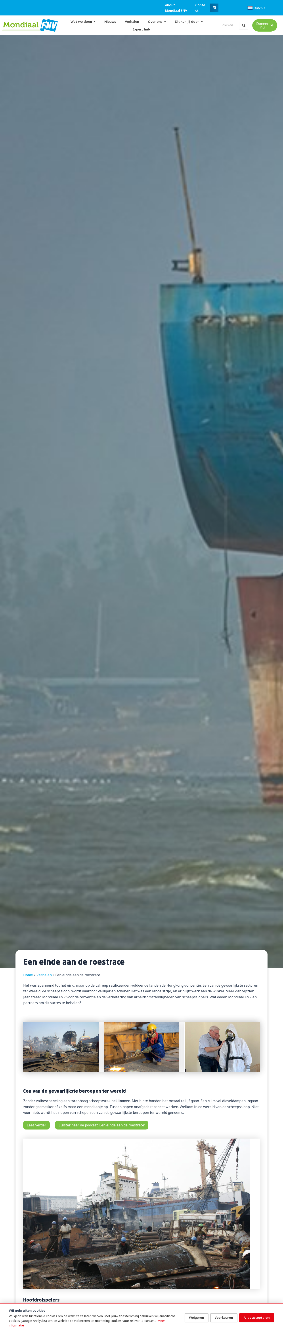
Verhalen (44, 975)
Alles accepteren (257, 1317)
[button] (214, 8)
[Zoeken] (243, 25)
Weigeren (196, 1317)
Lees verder (36, 1125)
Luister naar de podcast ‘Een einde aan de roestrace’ (102, 1125)
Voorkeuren (224, 1317)
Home (28, 975)
